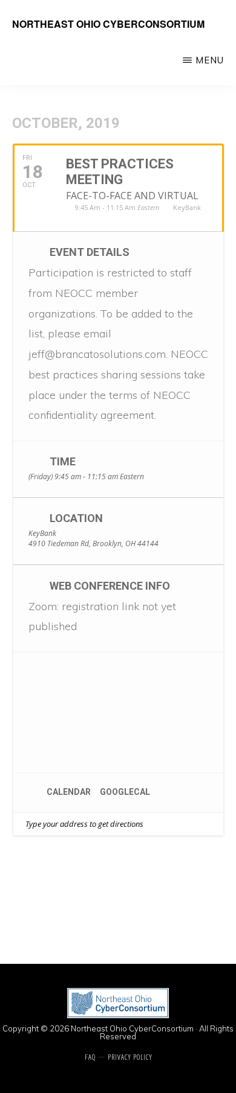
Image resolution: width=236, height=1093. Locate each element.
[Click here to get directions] (214, 824)
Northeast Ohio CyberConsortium (108, 24)
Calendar (69, 792)
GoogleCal (125, 792)
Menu (209, 60)
